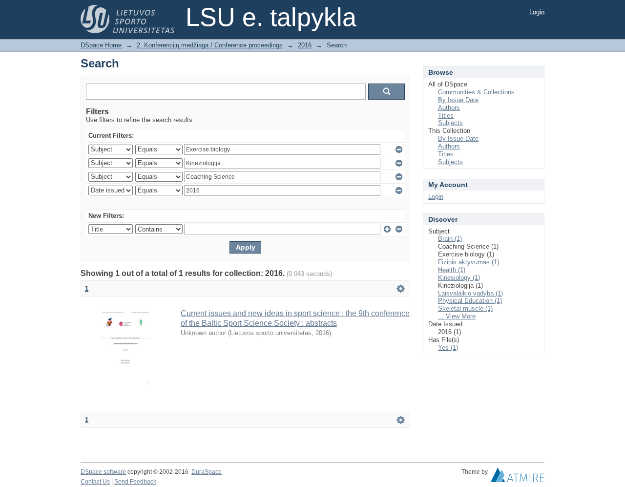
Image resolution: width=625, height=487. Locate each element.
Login (536, 12)
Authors (449, 107)
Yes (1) (448, 347)
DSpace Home (101, 45)
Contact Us (95, 481)
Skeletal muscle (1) (465, 308)
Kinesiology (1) (459, 277)
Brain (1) (450, 238)
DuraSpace (206, 471)
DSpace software (103, 471)
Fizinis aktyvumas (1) (468, 262)
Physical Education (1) (470, 300)
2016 (305, 45)
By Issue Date (458, 100)
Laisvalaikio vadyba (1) (470, 293)
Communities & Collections (476, 92)
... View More (457, 316)
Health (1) (451, 270)
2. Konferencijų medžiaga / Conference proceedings (210, 45)
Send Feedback (135, 481)
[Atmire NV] (517, 477)
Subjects (450, 123)
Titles (446, 115)
